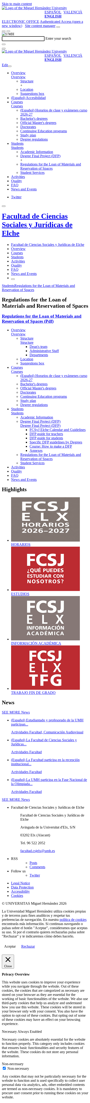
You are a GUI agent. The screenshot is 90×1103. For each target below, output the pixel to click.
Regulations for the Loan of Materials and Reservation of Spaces (50, 166)
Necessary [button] (10, 1032)
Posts (33, 863)
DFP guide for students (46, 438)
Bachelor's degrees (34, 119)
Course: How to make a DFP (51, 446)
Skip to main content (17, 4)
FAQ (14, 185)
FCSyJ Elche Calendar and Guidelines (58, 430)
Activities (18, 177)
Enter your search (58, 38)
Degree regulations (34, 139)
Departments (39, 355)
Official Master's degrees (38, 123)
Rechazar (28, 946)
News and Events (24, 189)
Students (17, 143)
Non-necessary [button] (13, 1064)
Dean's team (38, 347)
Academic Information (36, 152)
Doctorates (28, 127)
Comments (37, 867)
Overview (18, 73)
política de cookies (73, 920)
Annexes (36, 450)
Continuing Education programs (43, 131)
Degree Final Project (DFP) (40, 156)
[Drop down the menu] (8, 31)
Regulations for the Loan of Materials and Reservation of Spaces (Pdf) (41, 319)
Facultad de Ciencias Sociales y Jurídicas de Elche (37, 224)
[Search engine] (58, 27)
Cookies (17, 896)
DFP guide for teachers (46, 434)
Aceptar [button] (10, 946)
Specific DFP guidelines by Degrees (56, 442)
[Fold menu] (10, 66)
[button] (18, 77)
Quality (16, 181)
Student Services (32, 173)
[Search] (4, 44)
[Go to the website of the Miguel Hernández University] (34, 8)
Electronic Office (20, 22)
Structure (26, 81)
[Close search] (4, 48)
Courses (17, 102)
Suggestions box (32, 94)
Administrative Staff (44, 351)
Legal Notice (20, 883)
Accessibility (20, 891)
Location (26, 89)
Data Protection (22, 887)
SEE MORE (16, 712)
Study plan (28, 135)
